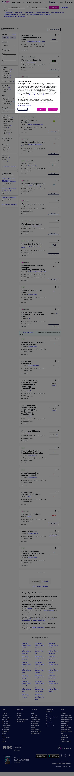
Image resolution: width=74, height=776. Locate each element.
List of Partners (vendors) (24, 105)
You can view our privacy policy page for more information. (39, 95)
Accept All (52, 109)
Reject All (41, 109)
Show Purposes (22, 109)
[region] (37, 95)
